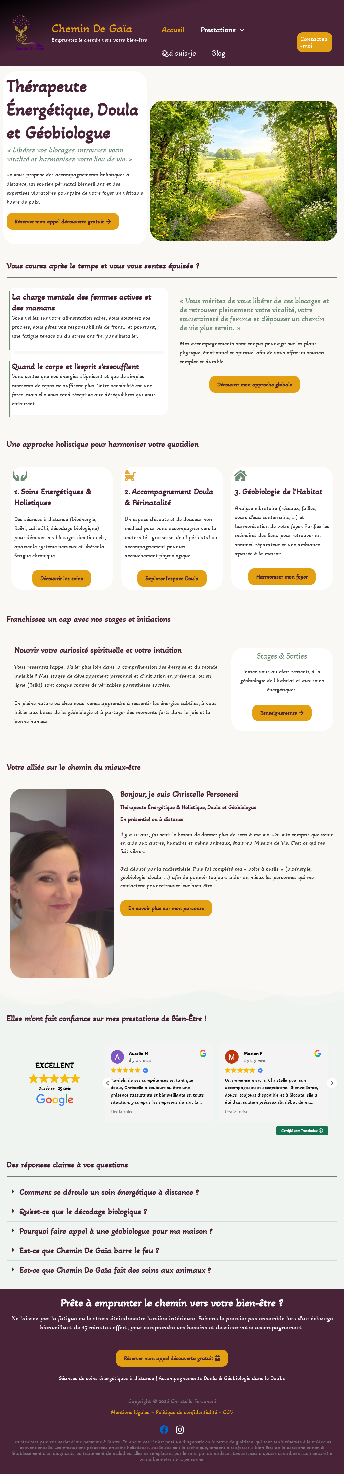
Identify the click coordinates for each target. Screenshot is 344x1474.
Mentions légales (130, 1412)
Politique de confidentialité (186, 1412)
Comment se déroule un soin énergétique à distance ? (109, 1192)
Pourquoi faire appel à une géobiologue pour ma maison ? (116, 1231)
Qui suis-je (179, 53)
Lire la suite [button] (126, 1112)
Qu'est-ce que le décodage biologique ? (83, 1211)
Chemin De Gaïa (92, 28)
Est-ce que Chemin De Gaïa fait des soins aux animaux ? (115, 1270)
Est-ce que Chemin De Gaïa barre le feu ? (89, 1250)
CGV (228, 1412)
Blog (218, 53)
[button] (240, 30)
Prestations (218, 30)
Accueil (173, 30)
